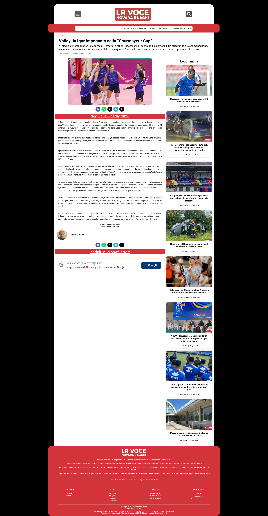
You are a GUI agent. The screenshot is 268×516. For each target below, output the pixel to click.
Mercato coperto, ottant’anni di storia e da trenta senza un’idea (189, 434)
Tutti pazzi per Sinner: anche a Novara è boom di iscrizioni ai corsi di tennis (189, 291)
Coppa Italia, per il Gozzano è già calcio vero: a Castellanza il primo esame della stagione (113, 28)
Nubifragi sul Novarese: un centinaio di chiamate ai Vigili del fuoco (189, 245)
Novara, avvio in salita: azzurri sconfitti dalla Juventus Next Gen (189, 100)
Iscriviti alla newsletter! (110, 252)
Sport (61, 35)
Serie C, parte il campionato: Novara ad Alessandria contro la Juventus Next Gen (189, 387)
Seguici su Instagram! (110, 116)
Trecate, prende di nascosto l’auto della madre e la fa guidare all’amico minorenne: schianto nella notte (189, 147)
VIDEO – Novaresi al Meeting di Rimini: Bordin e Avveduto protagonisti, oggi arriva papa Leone (189, 338)
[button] (78, 14)
